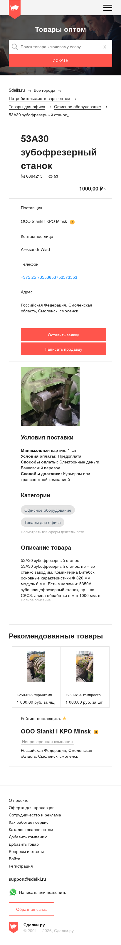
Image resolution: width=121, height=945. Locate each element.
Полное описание (36, 599)
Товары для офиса (42, 522)
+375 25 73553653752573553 (49, 277)
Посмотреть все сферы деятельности (52, 531)
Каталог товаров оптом (31, 829)
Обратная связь (31, 909)
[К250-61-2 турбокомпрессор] (36, 666)
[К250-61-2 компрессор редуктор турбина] (85, 666)
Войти (14, 858)
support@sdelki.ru (27, 879)
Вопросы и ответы (26, 851)
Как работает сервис (28, 822)
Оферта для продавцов (31, 807)
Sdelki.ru (15, 10)
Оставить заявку (63, 335)
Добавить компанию (28, 837)
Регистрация (21, 866)
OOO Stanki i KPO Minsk (44, 221)
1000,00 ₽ (91, 188)
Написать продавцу (63, 349)
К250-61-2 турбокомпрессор (40, 694)
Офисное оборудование (47, 510)
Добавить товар (24, 844)
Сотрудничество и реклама (35, 815)
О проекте (18, 800)
